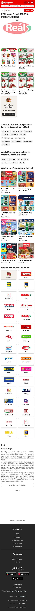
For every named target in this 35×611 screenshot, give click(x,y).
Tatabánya (16, 141)
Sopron (5, 145)
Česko (12, 591)
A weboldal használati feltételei (18, 604)
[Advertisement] (17, 33)
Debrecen (17, 131)
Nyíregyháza (7, 138)
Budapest (6, 131)
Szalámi (15, 163)
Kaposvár (27, 141)
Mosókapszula (6, 163)
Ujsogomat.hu (22, 596)
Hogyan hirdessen (17, 559)
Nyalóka (22, 163)
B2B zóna (17, 562)
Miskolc (14, 134)
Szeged (28, 131)
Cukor (9, 159)
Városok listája (17, 543)
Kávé (3, 159)
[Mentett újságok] (25, 2)
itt (20, 470)
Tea (14, 159)
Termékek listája (17, 546)
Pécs (5, 134)
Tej (18, 159)
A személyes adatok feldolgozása (17, 607)
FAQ (17, 534)
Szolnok (6, 141)
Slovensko (23, 591)
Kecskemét (20, 138)
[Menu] (32, 2)
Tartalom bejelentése (17, 540)
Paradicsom (25, 159)
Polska (17, 591)
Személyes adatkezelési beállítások (17, 600)
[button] (28, 2)
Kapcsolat (17, 537)
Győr (22, 134)
